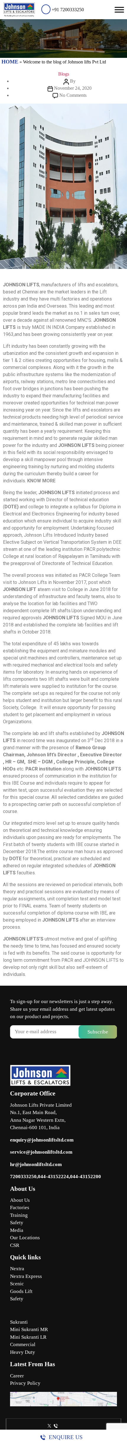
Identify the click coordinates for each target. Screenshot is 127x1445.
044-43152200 (85, 1176)
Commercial (22, 1344)
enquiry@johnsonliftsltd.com (42, 1140)
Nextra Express (26, 1276)
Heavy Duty (22, 1352)
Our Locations (25, 1237)
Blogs (63, 73)
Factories (19, 1207)
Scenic (17, 1283)
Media (16, 1230)
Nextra (17, 1268)
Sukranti (19, 1322)
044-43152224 (53, 1176)
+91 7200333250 (67, 9)
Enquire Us (66, 1437)
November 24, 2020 (73, 88)
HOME (9, 62)
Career (17, 1376)
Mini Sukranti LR (28, 1337)
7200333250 (23, 1176)
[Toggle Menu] (119, 9)
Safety (16, 1222)
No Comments (73, 95)
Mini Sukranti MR (29, 1329)
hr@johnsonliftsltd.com (36, 1164)
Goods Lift (21, 1291)
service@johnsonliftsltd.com (41, 1152)
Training (19, 1215)
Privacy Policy (25, 1383)
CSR (14, 1245)
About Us (20, 1200)
